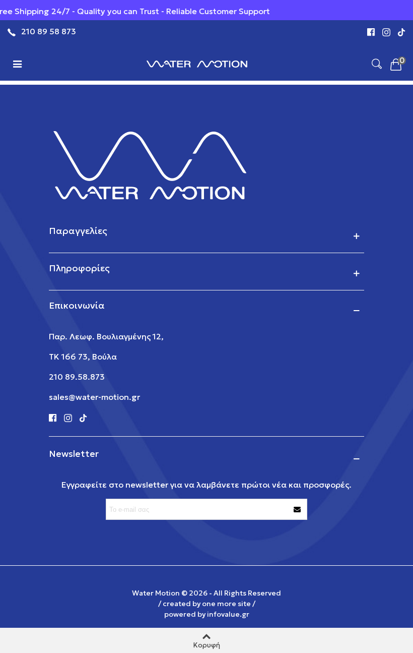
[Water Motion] (197, 63)
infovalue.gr (228, 614)
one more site (226, 603)
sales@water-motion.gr (94, 397)
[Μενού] (17, 63)
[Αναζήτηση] (376, 63)
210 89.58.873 (77, 377)
